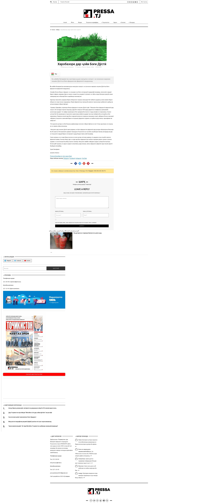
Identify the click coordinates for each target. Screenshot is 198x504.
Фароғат (84, 67)
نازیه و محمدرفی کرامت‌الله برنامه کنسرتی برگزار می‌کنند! (64, 231)
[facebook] (128, 2)
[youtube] (133, 2)
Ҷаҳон (115, 22)
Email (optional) (87, 211)
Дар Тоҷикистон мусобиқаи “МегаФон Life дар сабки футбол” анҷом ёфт (30, 412)
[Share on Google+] (84, 163)
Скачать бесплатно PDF (34, 374)
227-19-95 (6, 288)
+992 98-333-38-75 (100, 171)
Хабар (57, 30)
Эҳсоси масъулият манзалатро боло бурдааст (22, 417)
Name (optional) (59, 211)
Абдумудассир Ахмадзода (68, 67)
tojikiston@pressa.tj (15, 282)
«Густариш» (66, 476)
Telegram (90, 171)
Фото (72, 22)
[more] (75, 446)
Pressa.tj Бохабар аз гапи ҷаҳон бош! (61, 156)
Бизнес (123, 22)
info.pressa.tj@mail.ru (55, 463)
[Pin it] (88, 163)
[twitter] (130, 2)
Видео (80, 22)
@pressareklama (14, 288)
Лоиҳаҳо (132, 22)
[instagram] (131, 2)
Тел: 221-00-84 (54, 459)
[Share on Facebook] (75, 163)
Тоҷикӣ (62, 2)
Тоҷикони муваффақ (92, 22)
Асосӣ (65, 22)
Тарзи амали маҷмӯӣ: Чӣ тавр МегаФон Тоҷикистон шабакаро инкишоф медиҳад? (33, 426)
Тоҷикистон (105, 22)
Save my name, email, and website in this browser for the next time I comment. (76, 222)
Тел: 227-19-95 (54, 469)
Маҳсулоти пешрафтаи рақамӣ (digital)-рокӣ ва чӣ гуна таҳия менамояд (30, 421)
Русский (67, 2)
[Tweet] (79, 163)
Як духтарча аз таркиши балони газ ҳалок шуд (88, 233)
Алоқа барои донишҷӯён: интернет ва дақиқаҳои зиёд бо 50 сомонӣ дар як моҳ (32, 408)
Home (53, 30)
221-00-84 (6, 282)
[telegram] (135, 2)
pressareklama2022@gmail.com (59, 473)
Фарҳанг (88, 67)
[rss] (137, 2)
